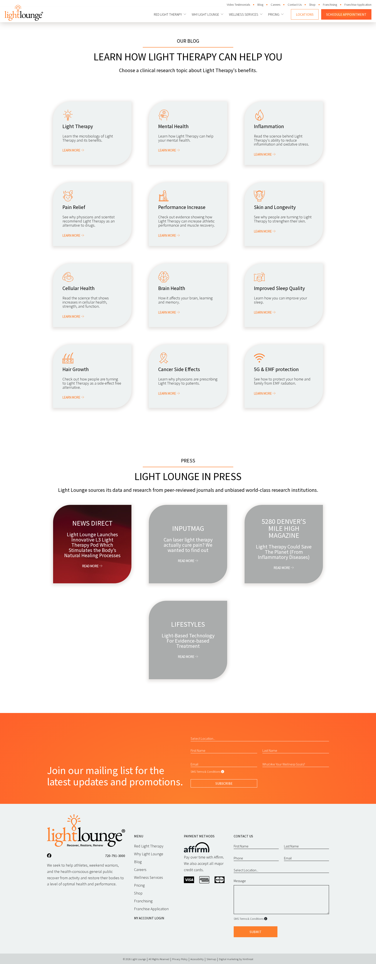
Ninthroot (248, 959)
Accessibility (197, 959)
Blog (260, 5)
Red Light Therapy (168, 14)
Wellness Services (243, 14)
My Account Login (149, 918)
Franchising (330, 5)
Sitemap (211, 959)
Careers (275, 5)
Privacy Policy (180, 959)
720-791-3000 (115, 856)
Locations (305, 14)
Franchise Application (357, 5)
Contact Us (295, 5)
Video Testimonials (238, 5)
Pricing (273, 14)
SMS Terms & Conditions (205, 772)
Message (240, 881)
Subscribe (224, 783)
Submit (256, 932)
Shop (312, 5)
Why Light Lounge (205, 14)
